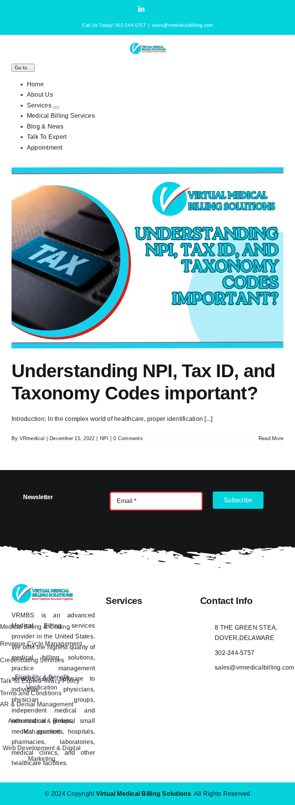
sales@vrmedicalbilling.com (182, 25)
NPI (104, 438)
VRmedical (32, 438)
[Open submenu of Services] (56, 107)
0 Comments (128, 438)
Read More (271, 438)
